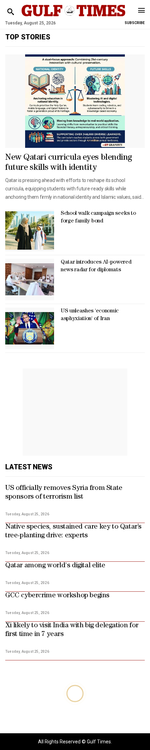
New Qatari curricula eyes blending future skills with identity (68, 163)
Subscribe (135, 23)
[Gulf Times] (73, 17)
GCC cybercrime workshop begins (57, 595)
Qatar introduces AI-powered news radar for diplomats (96, 266)
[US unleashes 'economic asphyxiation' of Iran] (29, 328)
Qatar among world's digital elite (55, 565)
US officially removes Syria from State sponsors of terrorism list (63, 493)
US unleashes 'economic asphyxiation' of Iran (90, 315)
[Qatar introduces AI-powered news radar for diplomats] (29, 279)
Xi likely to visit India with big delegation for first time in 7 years (71, 630)
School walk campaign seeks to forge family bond (98, 217)
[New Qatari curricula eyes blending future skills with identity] (75, 101)
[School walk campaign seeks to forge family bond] (29, 230)
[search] (10, 12)
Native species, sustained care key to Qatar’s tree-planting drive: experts (73, 531)
